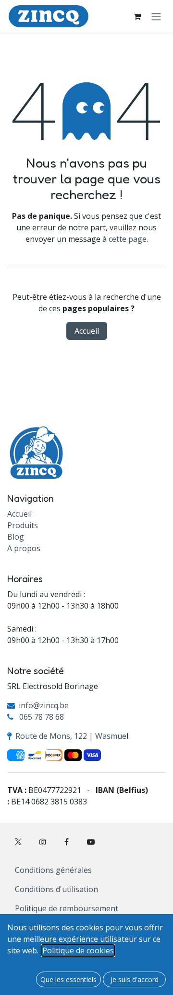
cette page (128, 239)
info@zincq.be (44, 705)
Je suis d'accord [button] (135, 979)
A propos (23, 548)
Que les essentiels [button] (68, 979)
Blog (15, 536)
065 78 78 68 (41, 717)
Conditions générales (53, 870)
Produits (22, 525)
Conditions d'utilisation (56, 889)
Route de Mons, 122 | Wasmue (70, 736)
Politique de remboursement (66, 908)
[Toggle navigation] (156, 16)
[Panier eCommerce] (137, 16)
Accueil (86, 331)
